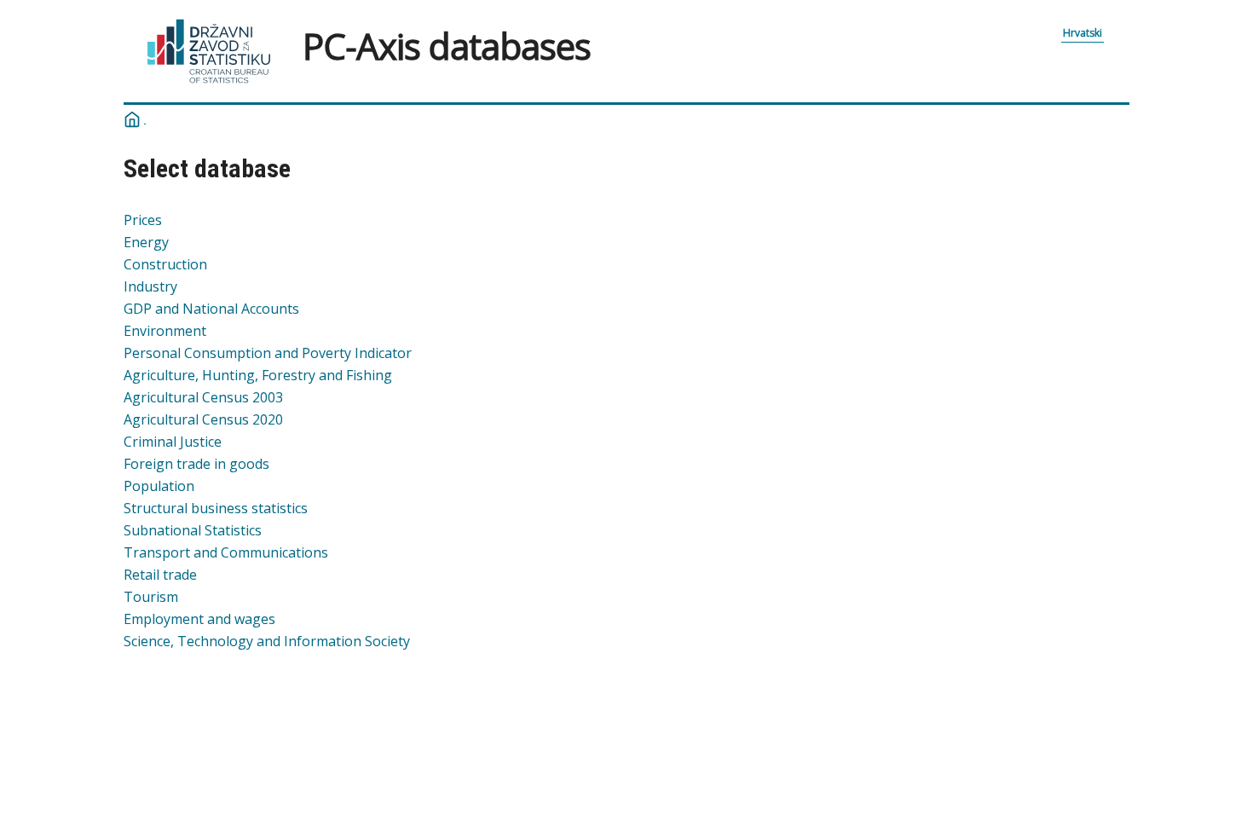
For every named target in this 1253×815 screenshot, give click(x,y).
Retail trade (160, 574)
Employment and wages (199, 619)
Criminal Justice (173, 441)
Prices (143, 220)
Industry (150, 286)
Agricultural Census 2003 (203, 397)
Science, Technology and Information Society (267, 641)
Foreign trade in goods (196, 463)
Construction (165, 264)
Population (159, 486)
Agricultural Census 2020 (203, 419)
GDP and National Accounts (211, 308)
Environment (165, 330)
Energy (146, 242)
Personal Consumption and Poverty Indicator (268, 353)
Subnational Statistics (193, 530)
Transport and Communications (226, 552)
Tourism (151, 596)
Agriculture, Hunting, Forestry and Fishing (258, 375)
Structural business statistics (216, 508)
